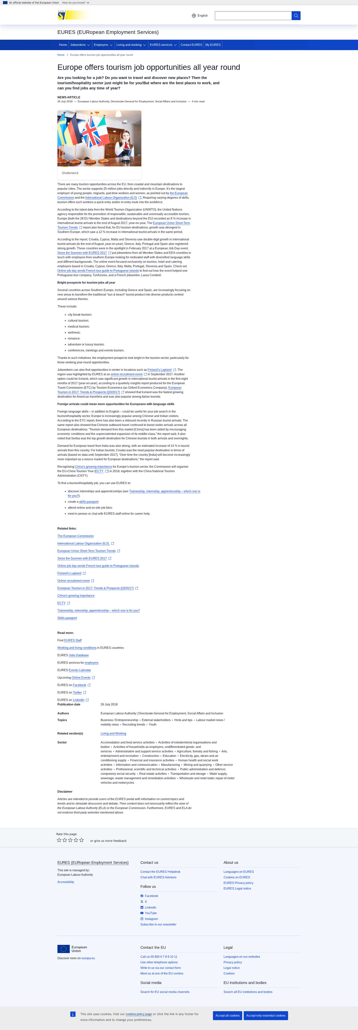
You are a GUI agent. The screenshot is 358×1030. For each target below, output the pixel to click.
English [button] (203, 15)
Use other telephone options (159, 962)
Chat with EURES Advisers (158, 877)
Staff (78, 640)
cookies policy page (139, 1014)
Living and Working (113, 733)
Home (63, 44)
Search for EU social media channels (164, 991)
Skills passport (67, 618)
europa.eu (88, 958)
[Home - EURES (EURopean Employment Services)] (76, 15)
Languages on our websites (242, 956)
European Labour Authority (118, 713)
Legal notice (232, 967)
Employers (101, 44)
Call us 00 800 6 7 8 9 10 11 (158, 956)
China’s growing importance (93, 466)
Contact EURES (191, 44)
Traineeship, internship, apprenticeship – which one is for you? (98, 610)
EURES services (161, 44)
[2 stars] (61, 840)
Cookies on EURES (237, 877)
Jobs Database (79, 655)
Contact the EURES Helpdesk (160, 871)
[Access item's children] (89, 45)
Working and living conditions (76, 647)
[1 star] (59, 840)
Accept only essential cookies (265, 1015)
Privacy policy (233, 962)
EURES (69, 640)
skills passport (88, 501)
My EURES (213, 44)
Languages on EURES (239, 871)
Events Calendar (80, 670)
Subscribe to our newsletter (158, 924)
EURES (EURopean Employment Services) (93, 862)
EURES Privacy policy (238, 882)
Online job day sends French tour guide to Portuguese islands (98, 270)
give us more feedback (110, 841)
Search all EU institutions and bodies (248, 991)
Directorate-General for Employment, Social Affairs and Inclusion (180, 713)
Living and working (129, 44)
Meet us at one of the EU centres (161, 973)
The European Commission (75, 536)
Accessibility (65, 882)
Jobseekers (78, 44)
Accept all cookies (228, 1015)
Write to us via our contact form (160, 967)
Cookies (229, 973)
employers (91, 662)
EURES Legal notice (237, 888)
